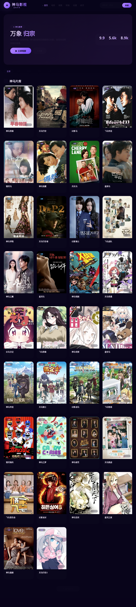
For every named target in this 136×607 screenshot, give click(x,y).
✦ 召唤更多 (68, 589)
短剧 (68, 5)
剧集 (60, 5)
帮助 (120, 603)
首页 (46, 5)
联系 (130, 603)
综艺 (82, 5)
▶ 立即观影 (20, 51)
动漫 (75, 5)
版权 (125, 603)
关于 (115, 603)
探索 (127, 5)
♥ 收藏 (39, 51)
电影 (53, 5)
